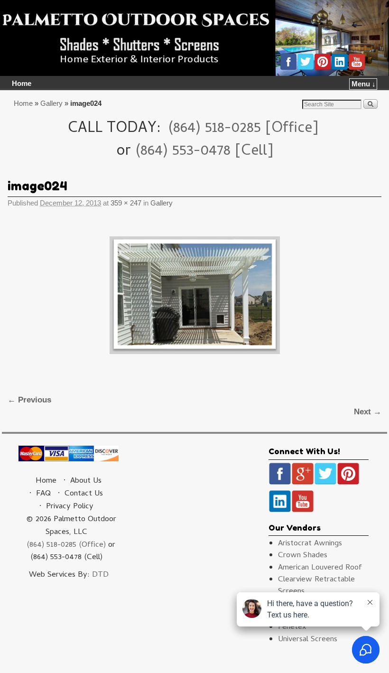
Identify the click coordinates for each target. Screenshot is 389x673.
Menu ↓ (364, 84)
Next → (367, 411)
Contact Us (84, 494)
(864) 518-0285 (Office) (66, 545)
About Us (86, 481)
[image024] (194, 295)
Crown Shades (302, 555)
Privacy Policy (69, 507)
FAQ (43, 494)
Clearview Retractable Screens (316, 585)
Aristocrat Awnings (310, 544)
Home (21, 83)
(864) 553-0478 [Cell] (204, 152)
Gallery (51, 103)
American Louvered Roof (320, 568)
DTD (100, 575)
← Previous (29, 399)
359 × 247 (126, 203)
